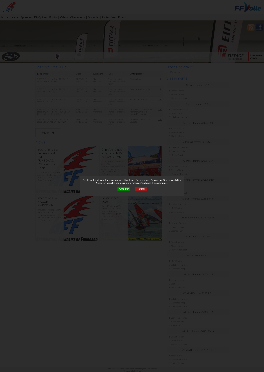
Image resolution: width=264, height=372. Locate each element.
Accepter (124, 189)
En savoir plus (159, 182)
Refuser (141, 189)
